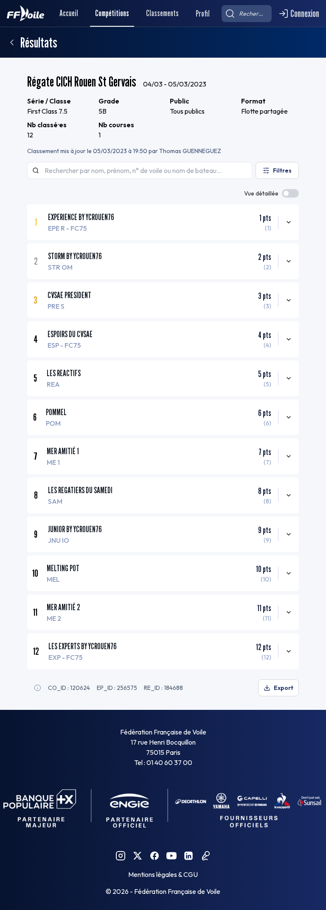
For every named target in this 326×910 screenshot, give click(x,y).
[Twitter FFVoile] (137, 856)
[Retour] (12, 42)
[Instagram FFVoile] (120, 856)
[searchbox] (247, 13)
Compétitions (112, 13)
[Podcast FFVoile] (205, 856)
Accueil (68, 13)
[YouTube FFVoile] (171, 856)
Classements (162, 13)
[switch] (290, 193)
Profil (203, 13)
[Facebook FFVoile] (154, 856)
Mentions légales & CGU (163, 874)
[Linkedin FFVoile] (188, 856)
